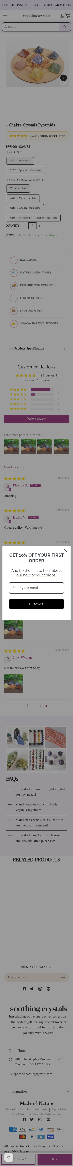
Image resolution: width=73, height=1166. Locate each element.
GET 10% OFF (36, 604)
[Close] (66, 551)
